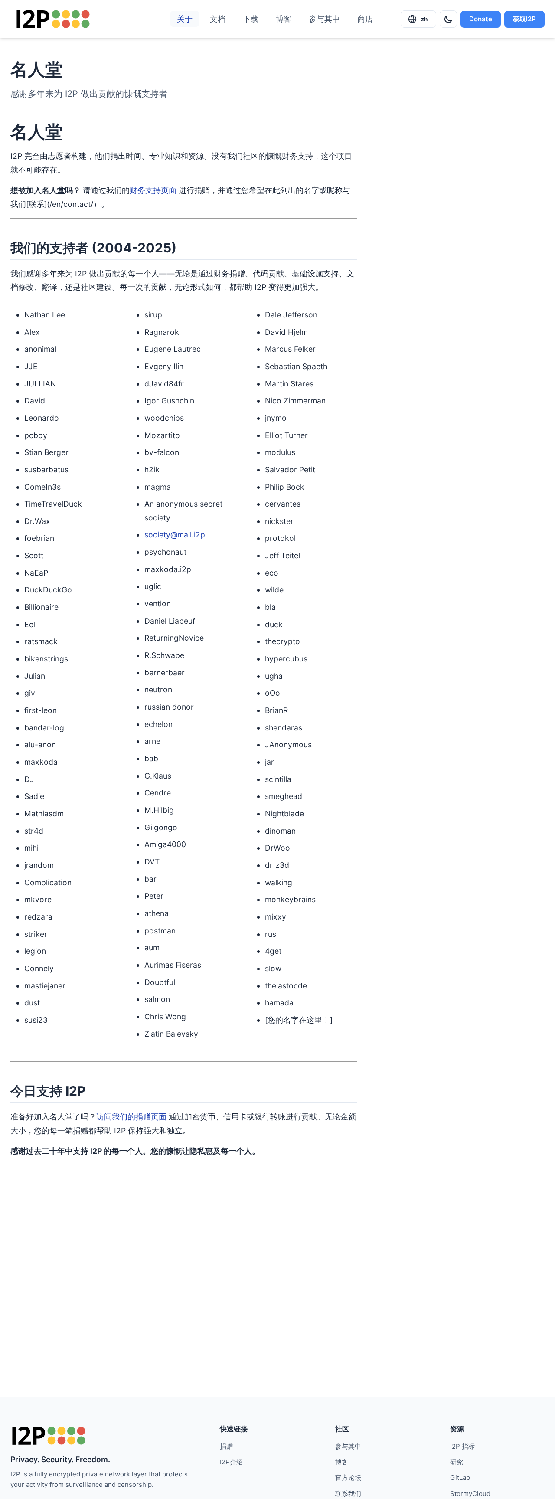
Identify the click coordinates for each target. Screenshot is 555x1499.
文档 (217, 18)
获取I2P (524, 19)
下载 (250, 18)
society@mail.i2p (174, 534)
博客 (283, 18)
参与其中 (324, 18)
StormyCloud (470, 1493)
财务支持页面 (153, 190)
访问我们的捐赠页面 (131, 1116)
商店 (365, 18)
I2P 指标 (462, 1446)
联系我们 (348, 1493)
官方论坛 (348, 1477)
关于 (185, 18)
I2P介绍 (231, 1462)
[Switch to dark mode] (448, 19)
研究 (456, 1462)
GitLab (460, 1477)
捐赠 (226, 1446)
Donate (480, 19)
